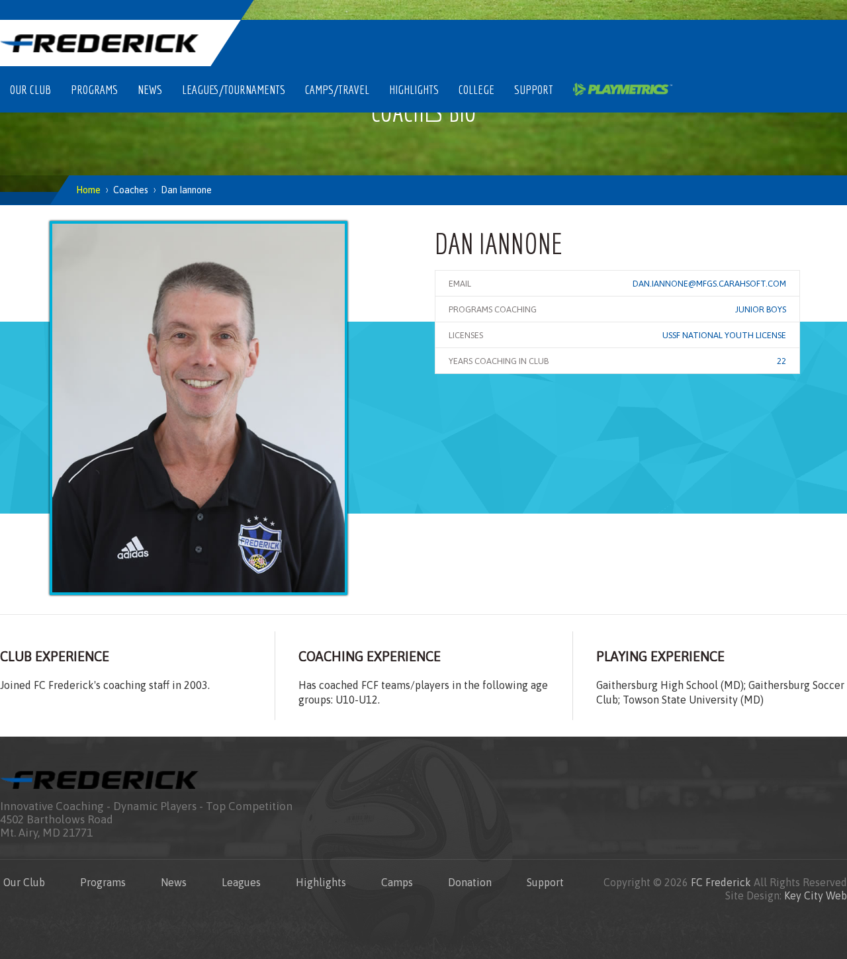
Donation (470, 882)
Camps (397, 882)
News (150, 89)
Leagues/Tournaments (233, 89)
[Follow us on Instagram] (708, 10)
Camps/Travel (337, 89)
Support (533, 89)
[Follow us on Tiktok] (832, 10)
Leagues (241, 882)
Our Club (30, 89)
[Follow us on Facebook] (770, 10)
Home (88, 190)
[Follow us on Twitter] (739, 10)
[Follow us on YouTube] (801, 10)
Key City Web (815, 895)
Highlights (414, 89)
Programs (94, 89)
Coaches (130, 190)
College (476, 89)
